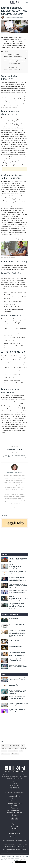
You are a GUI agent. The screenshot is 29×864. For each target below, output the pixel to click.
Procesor (6, 297)
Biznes (14, 828)
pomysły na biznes (13, 751)
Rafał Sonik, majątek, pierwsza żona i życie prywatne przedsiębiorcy (17, 566)
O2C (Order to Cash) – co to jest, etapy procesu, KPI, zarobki (18, 572)
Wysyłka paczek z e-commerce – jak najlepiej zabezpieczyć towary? (18, 698)
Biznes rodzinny (13, 618)
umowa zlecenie (5, 753)
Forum (14, 798)
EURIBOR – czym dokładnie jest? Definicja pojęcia (18, 684)
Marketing (14, 826)
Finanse (14, 831)
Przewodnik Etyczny (14, 810)
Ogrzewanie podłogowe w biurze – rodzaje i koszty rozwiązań (18, 678)
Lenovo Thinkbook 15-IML (15, 63)
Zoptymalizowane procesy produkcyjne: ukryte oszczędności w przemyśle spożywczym (16, 606)
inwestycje (10, 748)
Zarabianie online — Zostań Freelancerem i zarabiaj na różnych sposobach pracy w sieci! (18, 654)
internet (4, 748)
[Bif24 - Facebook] (12, 818)
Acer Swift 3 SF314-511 (10, 67)
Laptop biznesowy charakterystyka (13, 56)
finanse (9, 745)
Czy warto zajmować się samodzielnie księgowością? (17, 659)
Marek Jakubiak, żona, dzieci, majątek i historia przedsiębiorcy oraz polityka (18, 585)
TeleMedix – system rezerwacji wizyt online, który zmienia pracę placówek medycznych (18, 598)
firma (23, 745)
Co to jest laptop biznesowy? (11, 54)
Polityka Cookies (14, 801)
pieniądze (4, 751)
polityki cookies (22, 860)
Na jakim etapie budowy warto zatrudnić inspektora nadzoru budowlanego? (17, 691)
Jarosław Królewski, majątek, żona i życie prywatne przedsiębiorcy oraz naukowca (17, 579)
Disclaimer (14, 808)
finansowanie (16, 745)
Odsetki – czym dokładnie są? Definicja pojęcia (17, 710)
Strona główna (14, 796)
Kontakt (14, 815)
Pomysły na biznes (14, 833)
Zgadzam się (20, 862)
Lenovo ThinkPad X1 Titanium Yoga (17, 62)
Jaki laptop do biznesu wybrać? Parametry (15, 58)
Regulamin (15, 806)
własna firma (15, 753)
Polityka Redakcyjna (14, 813)
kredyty (17, 748)
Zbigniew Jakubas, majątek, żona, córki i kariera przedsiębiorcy (18, 591)
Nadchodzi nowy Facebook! (16, 624)
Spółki (14, 824)
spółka (21, 751)
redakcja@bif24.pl (14, 787)
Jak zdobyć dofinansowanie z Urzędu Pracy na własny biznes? (18, 665)
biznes (3, 745)
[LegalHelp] (14, 523)
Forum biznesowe (14, 640)
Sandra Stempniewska (17, 17)
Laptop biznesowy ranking (11, 60)
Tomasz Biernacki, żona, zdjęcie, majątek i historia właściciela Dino (18, 559)
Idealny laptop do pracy (15, 646)
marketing (23, 748)
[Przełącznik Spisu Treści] (26, 52)
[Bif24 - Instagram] (16, 818)
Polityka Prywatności (14, 803)
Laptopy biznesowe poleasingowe (13, 69)
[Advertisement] (14, 169)
